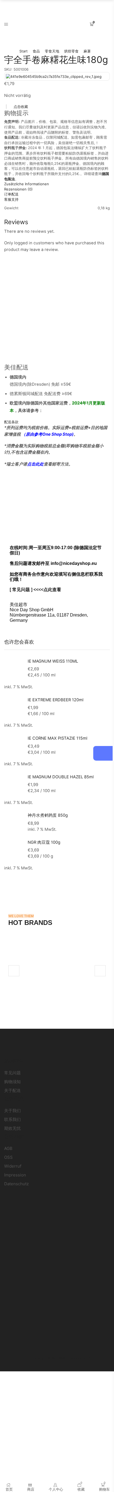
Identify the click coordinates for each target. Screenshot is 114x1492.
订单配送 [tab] (11, 194)
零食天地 (52, 51)
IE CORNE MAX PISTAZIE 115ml (57, 738)
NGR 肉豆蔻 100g (44, 842)
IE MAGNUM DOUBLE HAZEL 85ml (61, 776)
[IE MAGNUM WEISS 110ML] (13, 666)
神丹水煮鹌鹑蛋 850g (48, 815)
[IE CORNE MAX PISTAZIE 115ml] (13, 744)
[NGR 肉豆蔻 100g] (13, 848)
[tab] (57, 184)
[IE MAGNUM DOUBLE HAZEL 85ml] (13, 783)
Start (23, 51)
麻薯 (87, 51)
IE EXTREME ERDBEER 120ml (56, 699)
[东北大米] (57, 970)
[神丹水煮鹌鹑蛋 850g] (13, 821)
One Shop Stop (57, 434)
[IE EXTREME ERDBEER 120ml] (13, 705)
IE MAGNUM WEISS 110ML (53, 661)
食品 (36, 51)
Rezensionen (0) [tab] (18, 189)
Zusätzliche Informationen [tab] (26, 184)
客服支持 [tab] (11, 199)
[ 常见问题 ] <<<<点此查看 (35, 589)
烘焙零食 (71, 51)
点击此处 (35, 464)
